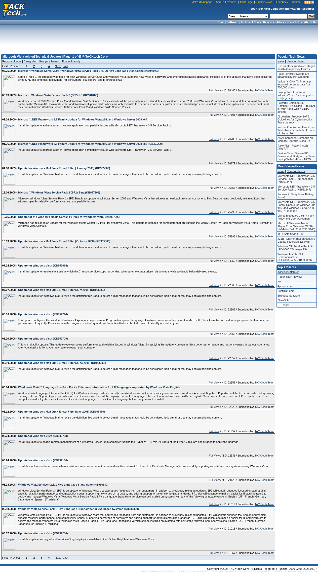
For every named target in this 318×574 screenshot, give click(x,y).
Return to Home (11, 61)
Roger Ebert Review (290, 276)
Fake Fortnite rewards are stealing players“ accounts (293, 75)
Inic (280, 281)
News (281, 61)
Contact (296, 1)
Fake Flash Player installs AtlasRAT (293, 147)
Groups (43, 61)
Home (220, 22)
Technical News (250, 22)
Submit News (264, 1)
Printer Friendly (71, 61)
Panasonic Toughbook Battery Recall (296, 196)
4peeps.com (285, 286)
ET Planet (283, 305)
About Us (310, 22)
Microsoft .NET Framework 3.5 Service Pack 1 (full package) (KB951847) (296, 178)
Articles (281, 22)
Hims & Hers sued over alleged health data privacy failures (296, 68)
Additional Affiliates (288, 271)
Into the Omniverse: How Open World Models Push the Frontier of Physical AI (297, 130)
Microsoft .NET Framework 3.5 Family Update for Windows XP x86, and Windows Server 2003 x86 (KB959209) (296, 206)
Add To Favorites (226, 1)
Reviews (268, 22)
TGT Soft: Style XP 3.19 (292, 233)
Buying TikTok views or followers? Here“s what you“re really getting (296, 95)
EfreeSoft (283, 300)
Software (232, 22)
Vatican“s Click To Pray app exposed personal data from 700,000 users (294, 84)
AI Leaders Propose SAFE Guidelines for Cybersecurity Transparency (295, 119)
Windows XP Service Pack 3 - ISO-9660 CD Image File (296, 248)
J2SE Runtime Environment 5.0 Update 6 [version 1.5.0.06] (296, 240)
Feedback (282, 1)
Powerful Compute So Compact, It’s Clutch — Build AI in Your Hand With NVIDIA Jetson (296, 107)
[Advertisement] (159, 38)
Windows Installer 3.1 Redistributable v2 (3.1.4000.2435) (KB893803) (295, 257)
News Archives (296, 61)
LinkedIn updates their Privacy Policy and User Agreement (296, 217)
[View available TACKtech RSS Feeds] (309, 2)
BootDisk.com (286, 290)
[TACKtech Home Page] (14, 10)
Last (65, 66)
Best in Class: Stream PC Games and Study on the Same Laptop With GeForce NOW (296, 156)
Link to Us (295, 22)
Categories (30, 61)
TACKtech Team (264, 90)
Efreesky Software (289, 295)
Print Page (246, 1)
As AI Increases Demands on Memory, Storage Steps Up (295, 139)
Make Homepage (202, 1)
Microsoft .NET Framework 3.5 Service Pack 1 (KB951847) (296, 188)
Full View (214, 90)
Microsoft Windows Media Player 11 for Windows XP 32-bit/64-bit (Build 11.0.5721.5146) (296, 226)
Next (58, 66)
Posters (55, 61)
